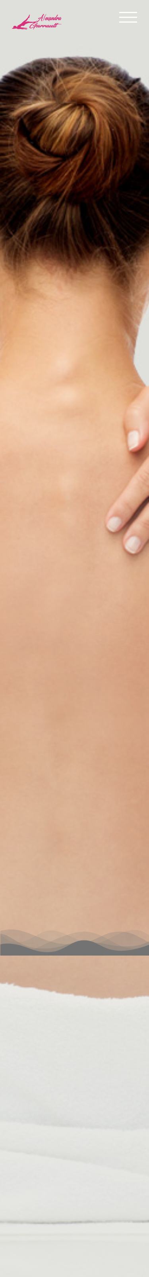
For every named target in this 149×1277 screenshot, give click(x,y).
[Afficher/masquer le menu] (128, 17)
